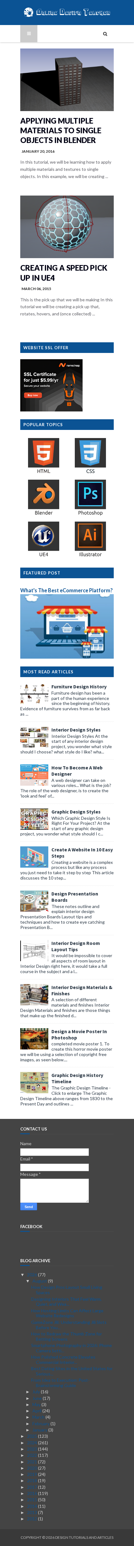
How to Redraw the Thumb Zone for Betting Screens (66, 1336)
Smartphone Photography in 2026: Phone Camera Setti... (71, 1348)
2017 (32, 1487)
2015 (32, 1499)
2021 (32, 1461)
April (37, 1410)
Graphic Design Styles (76, 812)
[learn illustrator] (90, 556)
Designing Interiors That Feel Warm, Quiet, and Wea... (66, 1301)
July (36, 1391)
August (40, 1280)
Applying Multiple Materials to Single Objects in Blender (60, 130)
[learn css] (90, 473)
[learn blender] (43, 514)
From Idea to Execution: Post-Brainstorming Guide (60, 1382)
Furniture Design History (79, 686)
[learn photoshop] (90, 514)
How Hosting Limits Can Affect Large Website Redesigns (67, 1313)
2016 (32, 1493)
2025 (32, 1436)
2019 (32, 1474)
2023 (32, 1449)
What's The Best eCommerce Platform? (66, 590)
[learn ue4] (43, 556)
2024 (32, 1442)
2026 (32, 1274)
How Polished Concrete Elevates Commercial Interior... (63, 1359)
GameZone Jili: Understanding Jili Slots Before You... (69, 1324)
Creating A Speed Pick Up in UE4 (63, 272)
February (41, 1423)
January (40, 1429)
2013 (32, 1512)
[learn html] (43, 473)
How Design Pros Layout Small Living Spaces (66, 1289)
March (38, 1417)
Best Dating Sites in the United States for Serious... (71, 1371)
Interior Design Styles (76, 730)
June (37, 1398)
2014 (32, 1506)
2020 (32, 1468)
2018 (32, 1480)
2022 (32, 1455)
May (36, 1404)
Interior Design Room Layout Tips (75, 946)
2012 (32, 1518)
